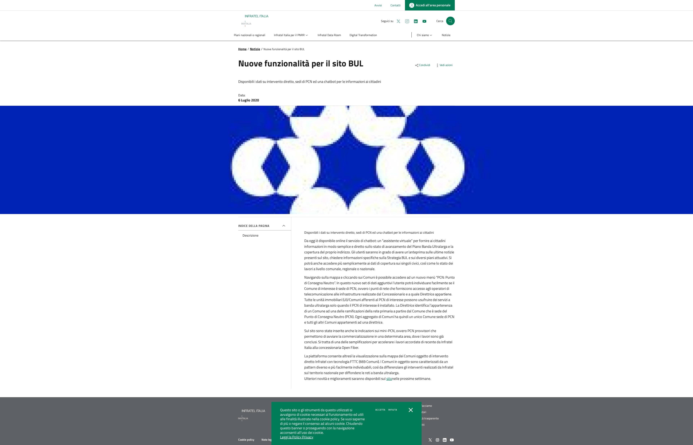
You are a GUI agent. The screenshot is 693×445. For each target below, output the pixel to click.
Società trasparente (427, 418)
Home (242, 49)
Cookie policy (246, 439)
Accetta (380, 410)
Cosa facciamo (423, 405)
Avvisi (378, 5)
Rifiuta (392, 410)
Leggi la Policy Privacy (296, 437)
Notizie (255, 49)
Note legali (268, 439)
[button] (450, 21)
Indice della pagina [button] (253, 226)
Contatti (396, 5)
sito (389, 378)
